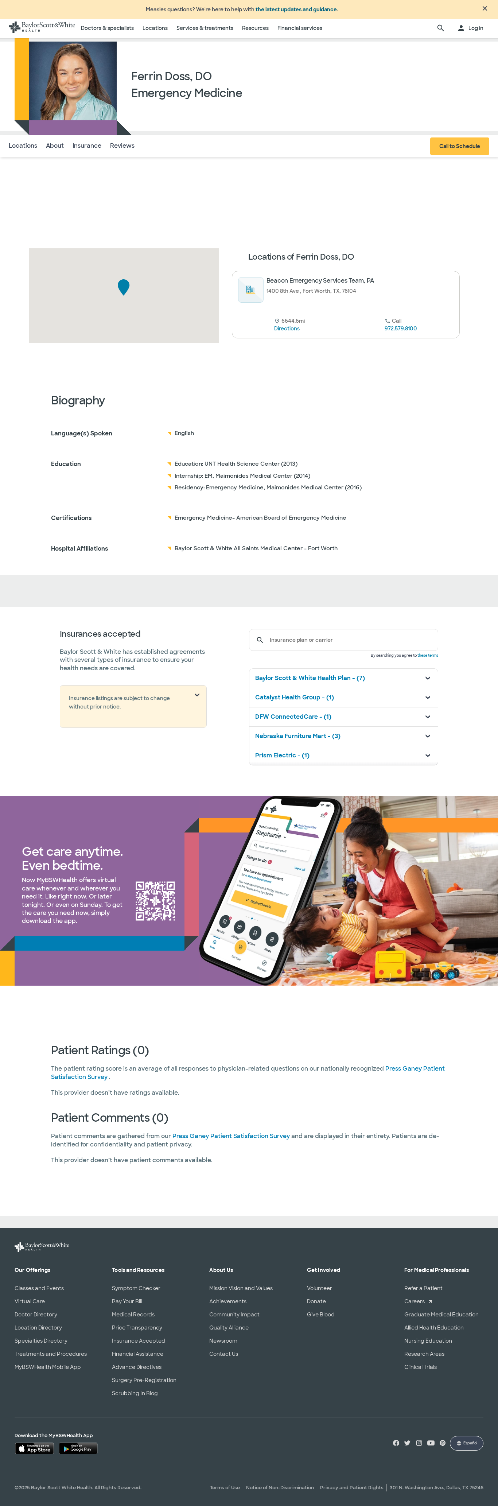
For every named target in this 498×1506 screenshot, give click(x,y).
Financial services (299, 28)
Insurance (87, 146)
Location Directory (38, 1327)
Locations (155, 28)
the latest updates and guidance (296, 9)
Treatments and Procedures (51, 1354)
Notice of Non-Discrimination (280, 1487)
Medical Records (133, 1314)
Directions (287, 328)
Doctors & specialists (107, 28)
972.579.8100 (401, 328)
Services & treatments (204, 28)
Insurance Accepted (138, 1341)
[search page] (441, 28)
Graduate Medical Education (441, 1314)
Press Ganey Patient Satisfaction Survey (231, 1136)
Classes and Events (39, 1288)
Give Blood (321, 1314)
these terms (427, 655)
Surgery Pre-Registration (144, 1380)
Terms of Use (225, 1487)
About (55, 146)
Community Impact (234, 1314)
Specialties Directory (41, 1341)
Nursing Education (428, 1341)
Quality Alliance (229, 1327)
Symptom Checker (136, 1288)
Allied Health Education (434, 1327)
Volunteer (319, 1288)
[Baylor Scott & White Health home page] (42, 28)
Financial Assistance (137, 1354)
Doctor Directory (36, 1314)
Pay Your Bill (127, 1301)
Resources (255, 28)
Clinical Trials (420, 1367)
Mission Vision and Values (241, 1288)
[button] (124, 287)
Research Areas (424, 1354)
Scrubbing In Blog (135, 1393)
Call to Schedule (459, 146)
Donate (316, 1301)
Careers (414, 1301)
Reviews (122, 146)
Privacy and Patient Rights (352, 1487)
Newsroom (223, 1341)
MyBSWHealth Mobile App (48, 1367)
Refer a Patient (423, 1288)
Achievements (227, 1301)
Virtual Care (30, 1301)
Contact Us (223, 1354)
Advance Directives (137, 1367)
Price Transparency (137, 1327)
